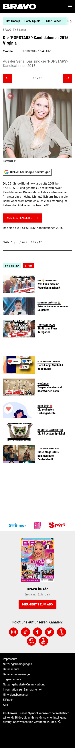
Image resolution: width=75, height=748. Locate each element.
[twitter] (49, 632)
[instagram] (13, 632)
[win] (43, 641)
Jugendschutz (12, 679)
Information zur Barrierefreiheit (22, 689)
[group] (36, 21)
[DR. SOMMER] (17, 525)
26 (23, 242)
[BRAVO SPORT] (57, 525)
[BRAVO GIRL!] (37, 525)
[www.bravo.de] (19, 6)
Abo (5, 705)
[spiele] (31, 641)
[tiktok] (25, 632)
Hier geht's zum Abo (37, 604)
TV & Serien (20, 29)
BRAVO (7, 29)
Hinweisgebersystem (16, 694)
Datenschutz (11, 669)
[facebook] (37, 632)
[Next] (69, 21)
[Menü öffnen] (70, 6)
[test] (61, 632)
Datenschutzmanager (17, 674)
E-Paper (8, 699)
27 (34, 242)
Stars (29, 265)
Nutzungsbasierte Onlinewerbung (24, 684)
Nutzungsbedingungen (17, 664)
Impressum (10, 659)
